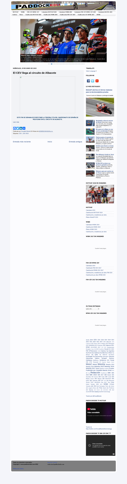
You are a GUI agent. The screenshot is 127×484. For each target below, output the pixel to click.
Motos (21, 14)
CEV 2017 (99, 341)
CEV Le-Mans (102, 343)
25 (83, 63)
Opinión (102, 368)
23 (81, 63)
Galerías (14, 14)
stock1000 (89, 391)
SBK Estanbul (94, 376)
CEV (20, 133)
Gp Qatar (95, 354)
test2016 (101, 391)
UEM (98, 384)
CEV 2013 (26, 133)
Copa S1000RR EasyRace (97, 349)
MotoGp (102, 364)
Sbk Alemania (110, 380)
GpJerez (111, 358)
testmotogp (107, 391)
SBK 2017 (101, 375)
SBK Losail (108, 376)
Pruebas (111, 368)
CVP (105, 347)
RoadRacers (104, 373)
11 (63, 63)
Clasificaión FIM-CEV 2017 (93, 268)
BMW (92, 339)
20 (76, 63)
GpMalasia (89, 360)
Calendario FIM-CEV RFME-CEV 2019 (85, 12)
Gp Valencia (104, 354)
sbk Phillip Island (102, 388)
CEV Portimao (99, 345)
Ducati (106, 349)
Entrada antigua (75, 142)
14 (67, 63)
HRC (108, 360)
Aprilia (88, 339)
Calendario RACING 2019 (105, 12)
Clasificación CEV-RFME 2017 (86, 14)
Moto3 (95, 364)
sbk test (111, 390)
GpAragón (106, 356)
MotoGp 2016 (109, 366)
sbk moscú (97, 390)
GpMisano (96, 360)
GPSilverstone (93, 351)
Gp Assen (89, 352)
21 (78, 63)
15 (69, 63)
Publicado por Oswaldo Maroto (97, 370)
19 (75, 63)
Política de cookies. (18, 468)
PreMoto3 (106, 368)
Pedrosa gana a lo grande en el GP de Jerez (104, 138)
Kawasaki (96, 362)
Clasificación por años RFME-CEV (96, 275)
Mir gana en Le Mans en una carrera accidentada (104, 130)
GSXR (99, 351)
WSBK (23, 12)
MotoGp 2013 (110, 364)
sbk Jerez (111, 386)
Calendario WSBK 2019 (65, 12)
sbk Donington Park (103, 386)
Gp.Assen (111, 354)
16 (70, 63)
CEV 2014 (108, 339)
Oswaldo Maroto (26, 131)
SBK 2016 (93, 375)
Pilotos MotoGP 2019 (92, 217)
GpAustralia (90, 358)
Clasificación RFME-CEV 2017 (94, 270)
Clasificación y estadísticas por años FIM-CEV (99, 272)
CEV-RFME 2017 (96, 347)
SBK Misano (98, 378)
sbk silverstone (105, 390)
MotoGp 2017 (91, 368)
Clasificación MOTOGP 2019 (33, 14)
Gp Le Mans (108, 352)
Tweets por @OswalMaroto (93, 396)
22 (79, 63)
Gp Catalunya (96, 352)
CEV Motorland (110, 343)
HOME (98, 14)
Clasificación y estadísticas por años (96, 215)
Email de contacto (52, 462)
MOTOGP (15, 12)
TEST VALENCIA (95, 382)
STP (105, 380)
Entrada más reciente (22, 142)
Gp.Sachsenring (98, 356)
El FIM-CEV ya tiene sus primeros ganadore (103, 164)
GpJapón (105, 358)
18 (73, 63)
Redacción (96, 372)
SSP (99, 380)
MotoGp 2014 (90, 366)
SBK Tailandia (94, 380)
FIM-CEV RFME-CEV (33, 12)
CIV (102, 347)
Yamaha (88, 386)
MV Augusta (103, 362)
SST (102, 380)
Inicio (50, 142)
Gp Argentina (110, 351)
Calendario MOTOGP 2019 (49, 12)
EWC (112, 349)
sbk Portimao (110, 388)
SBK (109, 373)
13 (66, 63)
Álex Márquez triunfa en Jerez (105, 154)
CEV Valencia (107, 345)
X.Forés (112, 384)
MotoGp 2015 (99, 366)
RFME (110, 370)
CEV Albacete (107, 341)
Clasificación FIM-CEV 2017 (67, 14)
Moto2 (89, 364)
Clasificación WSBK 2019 (50, 14)
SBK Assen (108, 375)
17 (72, 63)
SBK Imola (101, 376)
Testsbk (93, 384)
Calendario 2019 (90, 210)
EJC (110, 349)
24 (82, 63)
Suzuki (88, 382)
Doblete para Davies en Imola (104, 146)
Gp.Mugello (89, 356)
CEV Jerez (94, 343)
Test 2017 (104, 382)
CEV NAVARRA (90, 345)
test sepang (95, 391)
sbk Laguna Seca (91, 388)
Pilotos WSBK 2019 (91, 229)
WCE (102, 384)
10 (61, 63)
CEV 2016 (93, 341)
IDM (87, 362)
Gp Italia (102, 352)
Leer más (16, 122)
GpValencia (103, 360)
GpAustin (111, 356)
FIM (87, 351)
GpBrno (98, 358)
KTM (91, 362)
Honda (112, 360)
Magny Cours (110, 362)
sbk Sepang (90, 390)
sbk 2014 (94, 386)
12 (64, 63)
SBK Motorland (107, 378)
